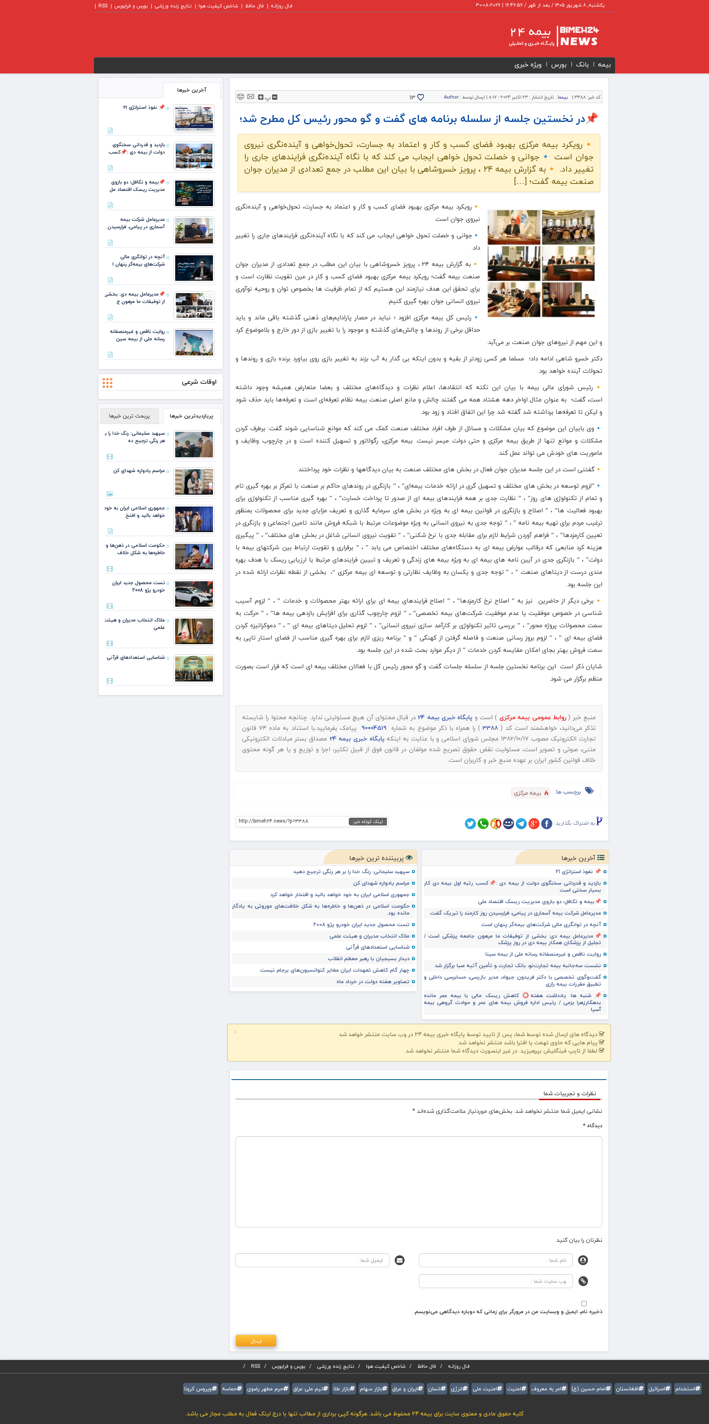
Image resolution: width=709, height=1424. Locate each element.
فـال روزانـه (282, 6)
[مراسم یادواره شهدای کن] (194, 481)
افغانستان (627, 1388)
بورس (559, 64)
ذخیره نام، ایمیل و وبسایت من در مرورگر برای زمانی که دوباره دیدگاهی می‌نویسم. (508, 1311)
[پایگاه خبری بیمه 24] (546, 36)
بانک (582, 64)
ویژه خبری (528, 64)
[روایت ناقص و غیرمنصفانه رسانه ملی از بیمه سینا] (194, 341)
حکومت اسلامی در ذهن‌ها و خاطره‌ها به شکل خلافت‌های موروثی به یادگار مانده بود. (320, 910)
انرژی (456, 1388)
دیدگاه (592, 1125)
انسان (434, 1388)
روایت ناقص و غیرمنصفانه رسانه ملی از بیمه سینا (543, 954)
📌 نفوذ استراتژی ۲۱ (578, 871)
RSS (102, 6)
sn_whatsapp (483, 823)
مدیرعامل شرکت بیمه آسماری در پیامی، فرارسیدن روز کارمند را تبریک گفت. (515, 913)
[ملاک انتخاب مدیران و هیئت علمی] (194, 630)
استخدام (685, 1388)
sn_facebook (546, 823)
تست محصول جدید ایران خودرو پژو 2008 (361, 924)
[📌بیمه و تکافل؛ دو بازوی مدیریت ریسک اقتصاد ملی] (194, 192)
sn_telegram (521, 823)
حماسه (229, 1388)
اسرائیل (657, 1388)
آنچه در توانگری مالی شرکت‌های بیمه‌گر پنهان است (541, 924)
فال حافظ (254, 6)
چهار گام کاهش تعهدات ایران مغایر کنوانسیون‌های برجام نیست (334, 970)
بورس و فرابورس (131, 6)
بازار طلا (341, 1388)
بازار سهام (371, 1388)
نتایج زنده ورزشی (173, 6)
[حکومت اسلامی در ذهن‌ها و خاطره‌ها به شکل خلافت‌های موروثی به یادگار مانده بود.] (194, 555)
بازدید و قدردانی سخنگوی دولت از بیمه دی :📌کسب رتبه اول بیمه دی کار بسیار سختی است (513, 887)
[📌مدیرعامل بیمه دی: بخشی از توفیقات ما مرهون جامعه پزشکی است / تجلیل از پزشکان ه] (194, 304)
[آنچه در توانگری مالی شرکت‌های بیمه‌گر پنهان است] (194, 267)
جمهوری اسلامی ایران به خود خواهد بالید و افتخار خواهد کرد (339, 894)
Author (451, 97)
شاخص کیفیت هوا (218, 6)
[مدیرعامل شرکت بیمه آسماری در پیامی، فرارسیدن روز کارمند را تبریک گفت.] (194, 229)
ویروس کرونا (198, 1388)
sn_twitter (470, 823)
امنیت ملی (485, 1388)
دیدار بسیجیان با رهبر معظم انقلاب (368, 958)
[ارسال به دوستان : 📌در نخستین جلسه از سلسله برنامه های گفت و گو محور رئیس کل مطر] (250, 96)
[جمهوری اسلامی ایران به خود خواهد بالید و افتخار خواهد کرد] (194, 518)
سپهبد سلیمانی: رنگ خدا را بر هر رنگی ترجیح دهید (351, 871)
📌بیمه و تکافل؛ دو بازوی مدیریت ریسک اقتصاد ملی (539, 901)
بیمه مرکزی (527, 793)
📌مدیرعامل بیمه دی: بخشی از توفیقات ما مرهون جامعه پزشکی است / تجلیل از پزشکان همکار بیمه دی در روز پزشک (513, 940)
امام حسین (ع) (589, 1388)
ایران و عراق (405, 1388)
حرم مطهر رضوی (265, 1388)
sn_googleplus (534, 823)
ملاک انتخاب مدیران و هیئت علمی (369, 936)
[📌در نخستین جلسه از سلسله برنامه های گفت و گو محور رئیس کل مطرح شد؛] (541, 264)
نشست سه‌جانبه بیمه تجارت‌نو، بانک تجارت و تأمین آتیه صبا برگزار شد (518, 965)
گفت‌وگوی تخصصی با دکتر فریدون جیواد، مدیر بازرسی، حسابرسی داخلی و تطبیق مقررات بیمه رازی (513, 981)
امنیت (514, 1388)
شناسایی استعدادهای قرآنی (377, 947)
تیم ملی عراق (308, 1388)
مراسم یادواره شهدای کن (381, 883)
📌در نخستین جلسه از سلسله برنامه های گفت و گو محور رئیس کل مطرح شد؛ (419, 118)
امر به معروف (546, 1388)
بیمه (604, 64)
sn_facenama (508, 823)
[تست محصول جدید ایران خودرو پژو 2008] (194, 593)
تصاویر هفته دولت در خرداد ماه (372, 981)
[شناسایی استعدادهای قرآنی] (194, 667)
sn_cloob (495, 823)
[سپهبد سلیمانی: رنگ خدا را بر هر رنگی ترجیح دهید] (194, 443)
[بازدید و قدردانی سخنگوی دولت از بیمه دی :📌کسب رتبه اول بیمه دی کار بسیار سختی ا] (194, 155)
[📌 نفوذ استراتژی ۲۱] (194, 117)
